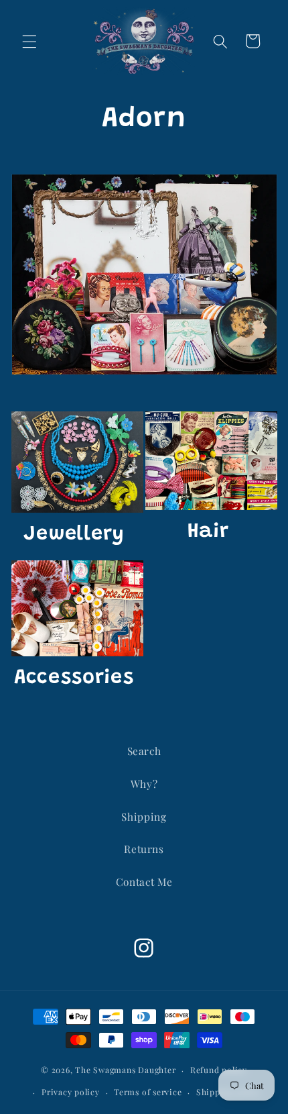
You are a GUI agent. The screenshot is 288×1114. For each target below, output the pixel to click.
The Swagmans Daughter (125, 1069)
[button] (29, 41)
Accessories (74, 678)
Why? (144, 783)
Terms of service (148, 1091)
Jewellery (74, 534)
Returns (144, 849)
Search (144, 751)
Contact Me (144, 881)
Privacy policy (71, 1091)
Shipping (143, 816)
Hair (208, 531)
